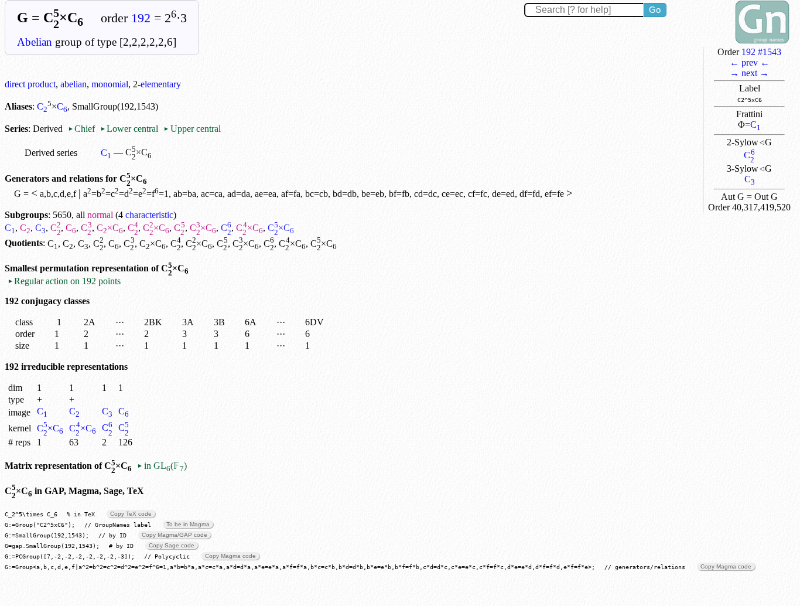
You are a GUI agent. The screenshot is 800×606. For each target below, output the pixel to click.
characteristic (149, 215)
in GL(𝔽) (161, 466)
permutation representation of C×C (114, 268)
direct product (30, 84)
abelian (73, 84)
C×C (110, 228)
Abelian (34, 42)
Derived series (51, 153)
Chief (82, 129)
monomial (109, 84)
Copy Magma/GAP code (174, 535)
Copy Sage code (171, 545)
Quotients (24, 243)
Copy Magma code (230, 556)
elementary (161, 84)
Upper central (191, 129)
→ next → (749, 73)
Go (655, 10)
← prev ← (750, 62)
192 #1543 (761, 52)
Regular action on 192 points (64, 281)
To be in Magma (188, 524)
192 (141, 18)
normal (100, 215)
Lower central (129, 129)
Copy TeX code (131, 513)
